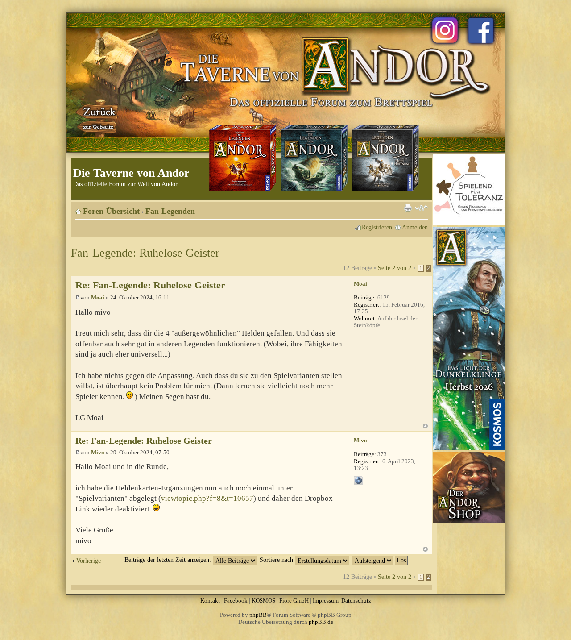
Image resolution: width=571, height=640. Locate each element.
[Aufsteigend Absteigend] (380, 559)
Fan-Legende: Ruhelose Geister (145, 252)
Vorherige (88, 560)
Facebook (236, 600)
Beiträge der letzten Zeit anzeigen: (168, 559)
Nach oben (425, 426)
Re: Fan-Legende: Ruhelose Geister (150, 285)
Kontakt (210, 600)
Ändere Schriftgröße (421, 208)
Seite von (394, 267)
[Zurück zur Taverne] (97, 117)
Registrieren (377, 227)
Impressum (326, 600)
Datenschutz (356, 600)
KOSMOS (263, 600)
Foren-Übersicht (111, 211)
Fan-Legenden (170, 211)
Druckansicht (408, 208)
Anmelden (415, 227)
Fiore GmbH (294, 600)
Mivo (97, 452)
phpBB (258, 614)
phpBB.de (321, 622)
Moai (97, 297)
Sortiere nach (277, 559)
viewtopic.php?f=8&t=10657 (207, 498)
